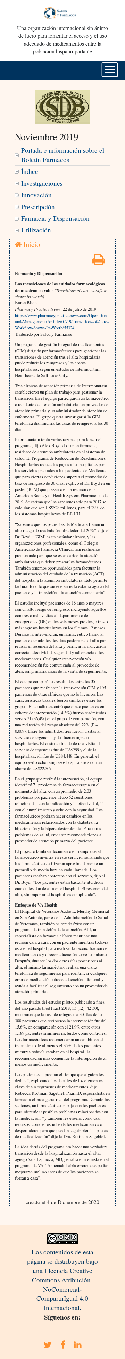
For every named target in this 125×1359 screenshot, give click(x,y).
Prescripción (38, 206)
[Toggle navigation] (110, 69)
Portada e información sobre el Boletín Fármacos (62, 155)
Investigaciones (41, 183)
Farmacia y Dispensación (55, 218)
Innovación (36, 195)
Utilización (36, 230)
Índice (29, 171)
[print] (98, 261)
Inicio (31, 244)
